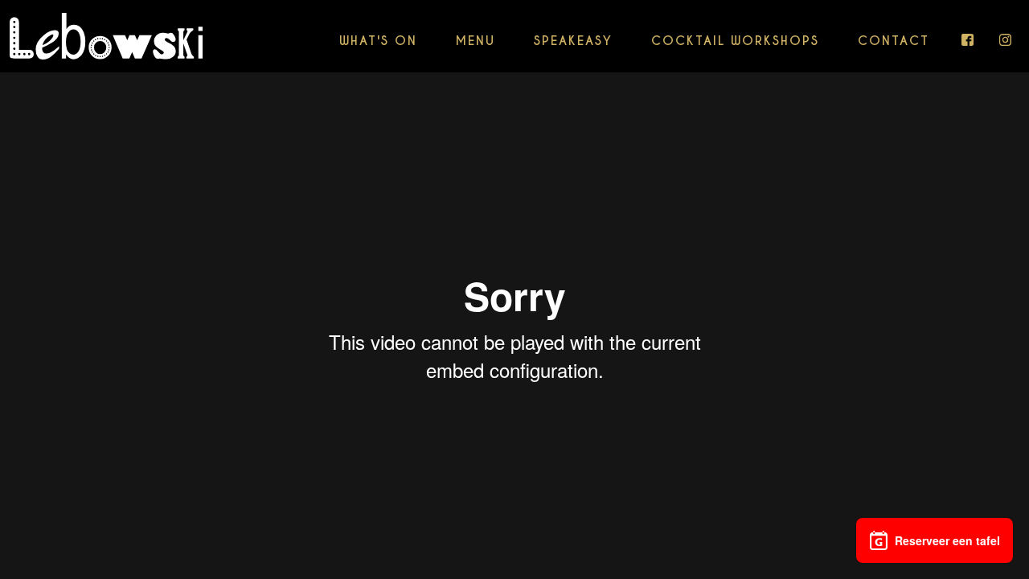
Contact (893, 40)
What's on (378, 40)
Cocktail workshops (735, 40)
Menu (475, 40)
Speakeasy (573, 40)
